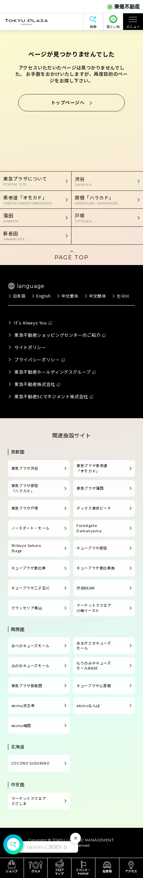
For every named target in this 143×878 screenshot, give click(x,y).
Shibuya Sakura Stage (26, 548)
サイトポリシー (30, 347)
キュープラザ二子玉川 (30, 587)
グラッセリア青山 (26, 607)
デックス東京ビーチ (93, 508)
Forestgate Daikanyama (88, 528)
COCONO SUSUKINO (30, 763)
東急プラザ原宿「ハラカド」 (24, 488)
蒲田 (11, 217)
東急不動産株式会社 (34, 384)
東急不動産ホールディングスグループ (52, 372)
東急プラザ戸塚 (24, 508)
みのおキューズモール (30, 665)
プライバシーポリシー (37, 359)
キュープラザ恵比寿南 (95, 567)
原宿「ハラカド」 (96, 199)
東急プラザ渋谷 (24, 468)
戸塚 (83, 217)
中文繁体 (70, 296)
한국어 (123, 296)
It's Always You (30, 322)
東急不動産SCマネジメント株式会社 (51, 396)
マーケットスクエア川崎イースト (93, 607)
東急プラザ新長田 (26, 685)
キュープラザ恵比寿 (28, 567)
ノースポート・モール (30, 528)
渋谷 (83, 181)
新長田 (14, 235)
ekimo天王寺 (23, 705)
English (43, 296)
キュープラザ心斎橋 (93, 685)
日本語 (19, 296)
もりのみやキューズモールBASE (93, 665)
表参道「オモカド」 (27, 199)
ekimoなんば (88, 705)
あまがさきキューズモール (93, 645)
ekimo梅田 (21, 725)
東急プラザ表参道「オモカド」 (91, 468)
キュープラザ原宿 (91, 548)
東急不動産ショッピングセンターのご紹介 (57, 335)
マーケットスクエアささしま (28, 801)
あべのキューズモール (30, 645)
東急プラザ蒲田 (89, 488)
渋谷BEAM (85, 587)
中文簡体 (97, 296)
